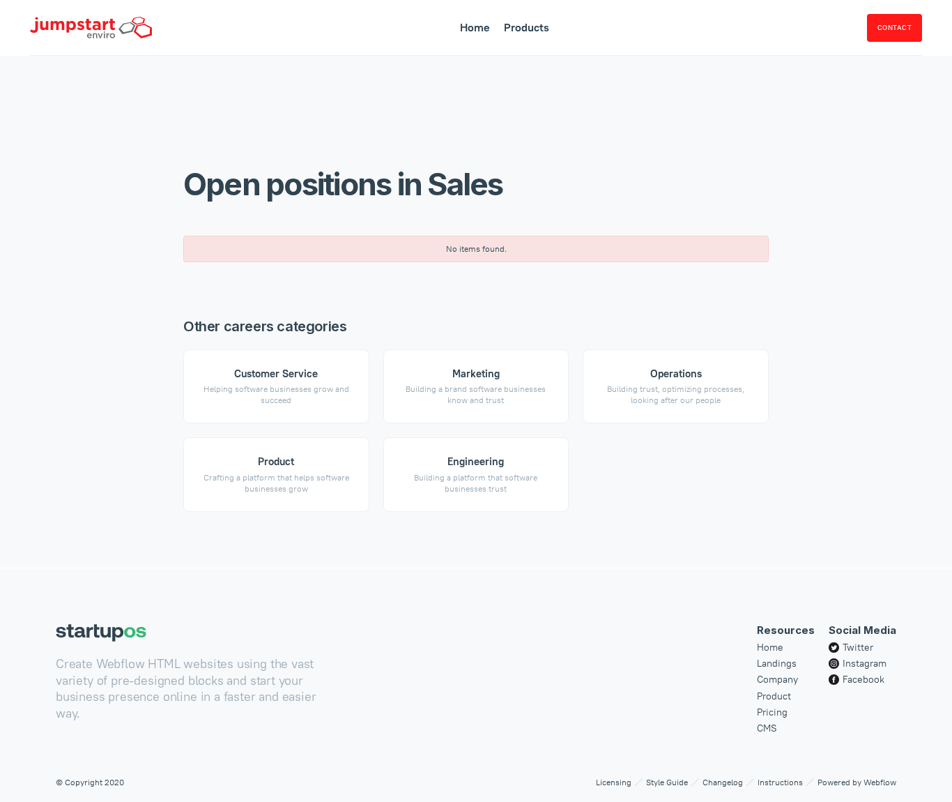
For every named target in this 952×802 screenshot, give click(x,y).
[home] (91, 27)
